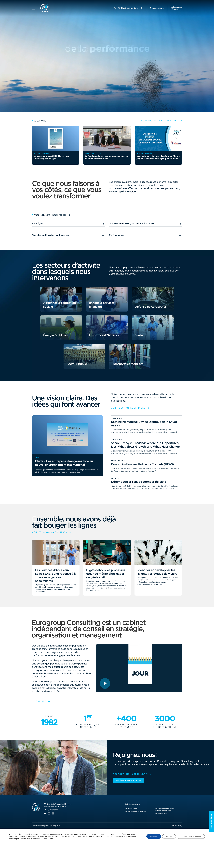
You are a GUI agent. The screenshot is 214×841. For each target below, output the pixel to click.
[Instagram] (53, 813)
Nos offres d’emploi (131, 809)
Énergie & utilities (55, 335)
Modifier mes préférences (190, 836)
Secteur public (77, 364)
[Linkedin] (49, 813)
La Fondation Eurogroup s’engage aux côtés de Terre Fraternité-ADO (106, 157)
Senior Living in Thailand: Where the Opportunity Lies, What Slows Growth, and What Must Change (145, 444)
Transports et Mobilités (127, 364)
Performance (116, 235)
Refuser (169, 836)
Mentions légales (161, 814)
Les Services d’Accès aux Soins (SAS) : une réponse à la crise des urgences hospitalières (55, 575)
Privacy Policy (177, 826)
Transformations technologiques (50, 235)
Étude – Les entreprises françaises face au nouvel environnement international (64, 463)
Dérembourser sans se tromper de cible (138, 482)
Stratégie (37, 223)
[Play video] (105, 683)
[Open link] (115, 8)
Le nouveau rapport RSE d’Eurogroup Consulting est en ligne (51, 157)
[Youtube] (45, 813)
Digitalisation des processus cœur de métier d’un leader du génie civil (105, 573)
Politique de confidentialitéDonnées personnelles (164, 810)
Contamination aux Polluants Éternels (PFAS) (142, 464)
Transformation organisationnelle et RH (131, 223)
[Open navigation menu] (33, 8)
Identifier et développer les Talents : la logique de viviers (157, 571)
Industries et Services (104, 335)
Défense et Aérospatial (151, 306)
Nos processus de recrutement (135, 811)
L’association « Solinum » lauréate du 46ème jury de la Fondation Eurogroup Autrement (158, 157)
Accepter (154, 836)
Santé (139, 335)
